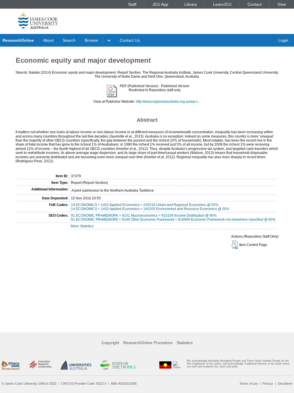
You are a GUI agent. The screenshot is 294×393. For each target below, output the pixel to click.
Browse (91, 40)
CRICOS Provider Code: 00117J (83, 383)
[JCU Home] (38, 20)
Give (282, 4)
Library (190, 4)
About (48, 40)
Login (283, 40)
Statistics (185, 342)
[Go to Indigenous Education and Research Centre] (165, 365)
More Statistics (82, 226)
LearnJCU (222, 4)
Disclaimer (285, 383)
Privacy (267, 383)
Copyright (110, 342)
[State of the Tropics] (118, 365)
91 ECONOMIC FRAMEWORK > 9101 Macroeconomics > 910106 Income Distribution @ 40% (144, 215)
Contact (254, 4)
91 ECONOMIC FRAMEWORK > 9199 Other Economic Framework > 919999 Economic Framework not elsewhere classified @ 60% (173, 220)
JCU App (160, 4)
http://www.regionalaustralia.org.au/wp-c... (168, 102)
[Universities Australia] (76, 365)
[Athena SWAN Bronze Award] (10, 365)
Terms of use (248, 383)
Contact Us (130, 40)
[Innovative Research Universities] (39, 365)
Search (69, 40)
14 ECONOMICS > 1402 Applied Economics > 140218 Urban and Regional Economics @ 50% (144, 205)
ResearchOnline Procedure (148, 342)
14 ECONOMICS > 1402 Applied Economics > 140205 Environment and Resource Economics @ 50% (150, 209)
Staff (132, 4)
